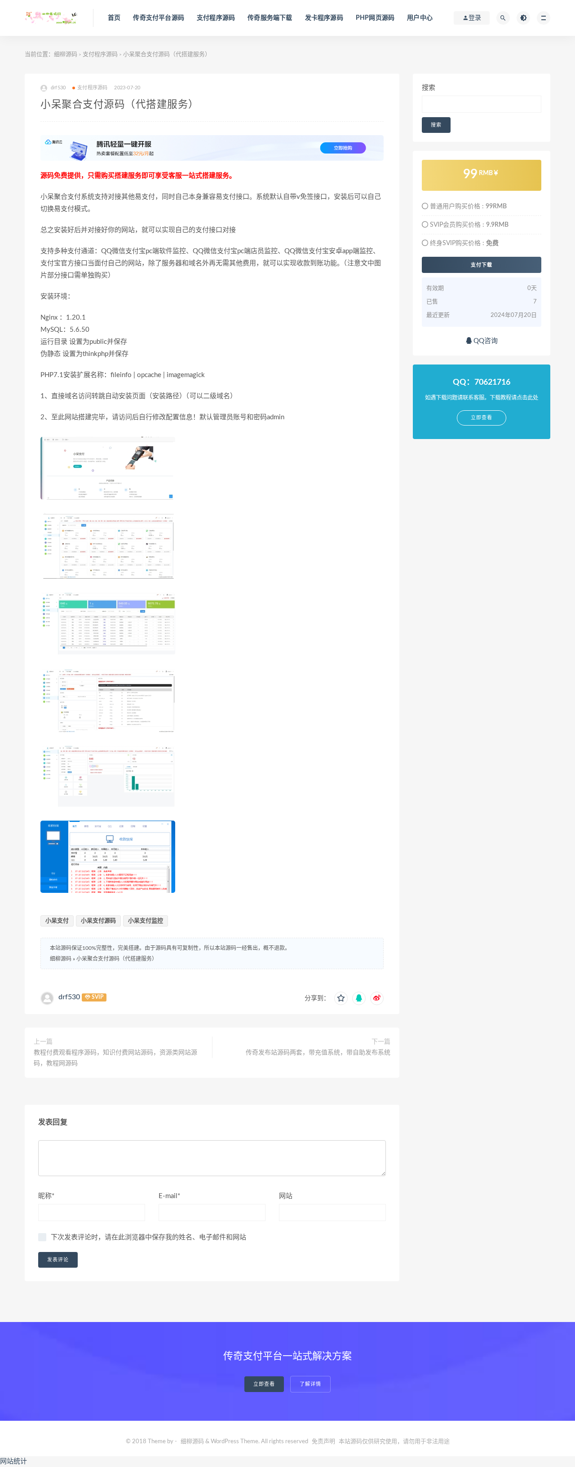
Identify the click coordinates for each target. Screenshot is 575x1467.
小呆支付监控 (145, 921)
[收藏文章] (341, 998)
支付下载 (481, 265)
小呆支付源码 (98, 921)
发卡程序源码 (324, 18)
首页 (114, 18)
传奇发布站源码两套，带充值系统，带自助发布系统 (318, 1053)
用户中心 (420, 18)
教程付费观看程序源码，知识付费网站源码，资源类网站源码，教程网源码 (115, 1058)
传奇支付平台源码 (158, 18)
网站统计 (13, 1461)
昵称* (46, 1196)
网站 (285, 1196)
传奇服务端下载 (270, 18)
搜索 (428, 87)
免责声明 (323, 1442)
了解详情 (310, 1384)
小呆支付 (57, 921)
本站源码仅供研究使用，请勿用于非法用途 (394, 1442)
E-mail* (169, 1196)
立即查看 (264, 1384)
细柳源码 (65, 54)
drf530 (69, 997)
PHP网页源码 (375, 18)
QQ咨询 (485, 341)
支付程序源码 (216, 18)
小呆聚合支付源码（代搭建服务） (116, 959)
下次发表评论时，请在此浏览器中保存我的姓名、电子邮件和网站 (148, 1237)
